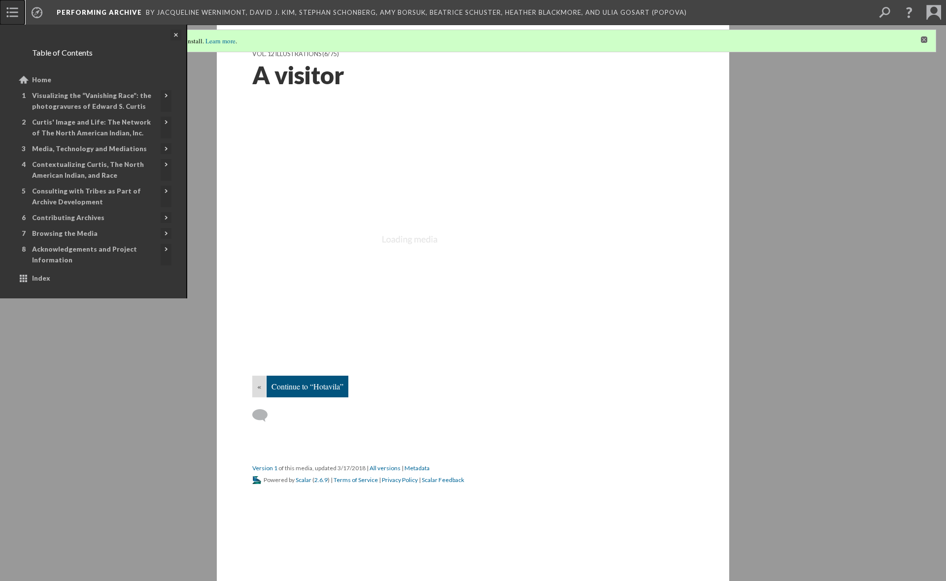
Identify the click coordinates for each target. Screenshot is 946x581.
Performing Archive (99, 12)
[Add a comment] (264, 415)
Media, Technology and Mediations (89, 149)
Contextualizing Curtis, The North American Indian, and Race (88, 170)
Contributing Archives (68, 218)
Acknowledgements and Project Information (84, 254)
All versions (385, 468)
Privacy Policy (400, 480)
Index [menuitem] (41, 278)
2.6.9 (321, 480)
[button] (909, 12)
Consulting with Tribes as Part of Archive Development (86, 196)
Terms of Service (356, 480)
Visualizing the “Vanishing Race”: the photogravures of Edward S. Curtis (91, 101)
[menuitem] (12, 12)
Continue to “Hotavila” (307, 386)
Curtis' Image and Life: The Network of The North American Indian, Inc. (91, 127)
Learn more (220, 40)
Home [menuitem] (41, 80)
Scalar (303, 480)
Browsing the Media (65, 233)
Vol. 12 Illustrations (286, 54)
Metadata (417, 468)
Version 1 (264, 468)
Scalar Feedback (443, 480)
